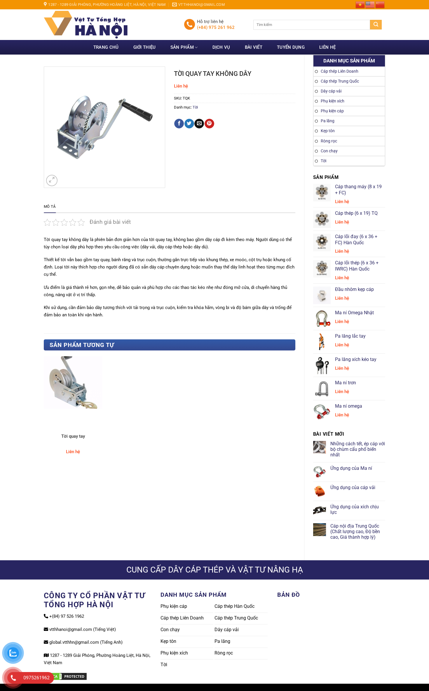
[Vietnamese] (360, 4)
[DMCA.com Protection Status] (66, 676)
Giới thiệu (144, 47)
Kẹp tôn (328, 130)
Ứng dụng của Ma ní (351, 468)
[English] (370, 4)
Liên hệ (327, 47)
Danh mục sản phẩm (349, 61)
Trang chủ (106, 47)
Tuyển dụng (291, 47)
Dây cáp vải (331, 91)
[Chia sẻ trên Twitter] (189, 124)
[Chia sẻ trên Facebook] (179, 124)
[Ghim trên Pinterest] (209, 124)
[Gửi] (376, 25)
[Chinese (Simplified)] (380, 4)
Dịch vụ (221, 47)
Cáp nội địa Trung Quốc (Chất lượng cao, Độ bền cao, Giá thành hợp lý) (355, 531)
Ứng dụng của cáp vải (352, 487)
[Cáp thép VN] (109, 24)
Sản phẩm (182, 47)
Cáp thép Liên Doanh (339, 71)
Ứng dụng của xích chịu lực (354, 509)
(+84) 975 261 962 (216, 27)
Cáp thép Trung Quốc (340, 81)
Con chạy (329, 151)
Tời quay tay (73, 436)
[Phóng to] (51, 180)
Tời (323, 160)
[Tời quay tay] (73, 382)
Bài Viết (253, 47)
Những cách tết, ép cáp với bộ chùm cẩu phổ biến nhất (357, 449)
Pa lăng (327, 120)
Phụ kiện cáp (332, 111)
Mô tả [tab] (50, 206)
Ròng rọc (329, 141)
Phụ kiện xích (332, 101)
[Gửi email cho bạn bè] (199, 124)
